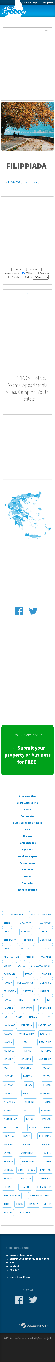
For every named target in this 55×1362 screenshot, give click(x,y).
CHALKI (30, 957)
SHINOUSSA (28, 1161)
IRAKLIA (18, 1016)
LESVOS (47, 1085)
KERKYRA (9, 1051)
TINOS (19, 1204)
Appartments (12, 273)
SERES (47, 1153)
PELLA (19, 1127)
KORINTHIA (45, 1059)
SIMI (20, 1170)
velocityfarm (36, 1338)
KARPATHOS (44, 1025)
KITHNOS (26, 1059)
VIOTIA (47, 1204)
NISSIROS (46, 1110)
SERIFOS (8, 1161)
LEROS (28, 1085)
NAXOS (27, 1110)
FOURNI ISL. (45, 982)
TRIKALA (33, 1204)
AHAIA (7, 923)
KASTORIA (45, 1034)
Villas (29, 273)
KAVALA (8, 1042)
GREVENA (28, 991)
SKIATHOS (45, 1170)
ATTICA (47, 948)
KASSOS (8, 1034)
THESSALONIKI (12, 1195)
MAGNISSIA (45, 1093)
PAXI (6, 1127)
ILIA (49, 999)
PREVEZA (30, 182)
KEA (25, 1042)
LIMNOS (8, 1093)
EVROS (28, 974)
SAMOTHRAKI (28, 1153)
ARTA (6, 948)
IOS (5, 1016)
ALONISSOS (25, 923)
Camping (44, 273)
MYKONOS (9, 1110)
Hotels (19, 269)
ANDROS (25, 931)
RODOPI (26, 1144)
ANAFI (7, 931)
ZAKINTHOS (23, 1212)
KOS (6, 1068)
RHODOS (8, 1144)
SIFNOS (47, 1161)
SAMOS (7, 1153)
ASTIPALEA (26, 948)
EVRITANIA (9, 974)
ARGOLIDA (45, 940)
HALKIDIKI (45, 991)
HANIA (7, 999)
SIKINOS (8, 1170)
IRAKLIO (32, 1016)
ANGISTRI (46, 931)
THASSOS (25, 1187)
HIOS (22, 999)
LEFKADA (8, 1085)
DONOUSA (45, 957)
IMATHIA (8, 1008)
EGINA (21, 965)
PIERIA (33, 1127)
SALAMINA (45, 1144)
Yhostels (16, 277)
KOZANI (47, 1068)
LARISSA (27, 1076)
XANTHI (8, 1212)
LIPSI (26, 1093)
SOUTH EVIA (44, 1178)
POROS (47, 1127)
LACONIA (8, 1076)
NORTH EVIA (10, 1119)
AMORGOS (45, 923)
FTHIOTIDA (10, 991)
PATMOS (46, 1119)
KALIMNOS (9, 1025)
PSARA (26, 1136)
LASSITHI (46, 1076)
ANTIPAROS (10, 940)
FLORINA (46, 974)
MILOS (47, 1102)
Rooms (34, 269)
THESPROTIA (44, 1187)
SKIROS (8, 1178)
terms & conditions (20, 1277)
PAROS (29, 1119)
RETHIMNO (45, 1136)
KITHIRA (8, 1059)
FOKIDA (8, 982)
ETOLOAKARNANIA (41, 965)
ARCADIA (28, 940)
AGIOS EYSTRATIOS (41, 914)
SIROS (31, 1170)
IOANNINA (45, 1008)
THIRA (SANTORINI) (40, 1195)
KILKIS (27, 1051)
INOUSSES (26, 1008)
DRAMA (7, 965)
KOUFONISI (26, 1068)
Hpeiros (14, 182)
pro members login (28, 2)
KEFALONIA (45, 1042)
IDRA (35, 999)
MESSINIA (30, 1102)
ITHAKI (47, 1016)
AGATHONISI (17, 914)
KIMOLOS (46, 1051)
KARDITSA (26, 1025)
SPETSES (8, 1187)
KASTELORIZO (26, 1034)
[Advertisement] (27, 68)
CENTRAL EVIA (11, 957)
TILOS (7, 1204)
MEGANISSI (10, 1102)
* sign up (14, 1269)
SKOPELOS (25, 1178)
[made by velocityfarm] (30, 1325)
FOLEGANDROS (25, 982)
